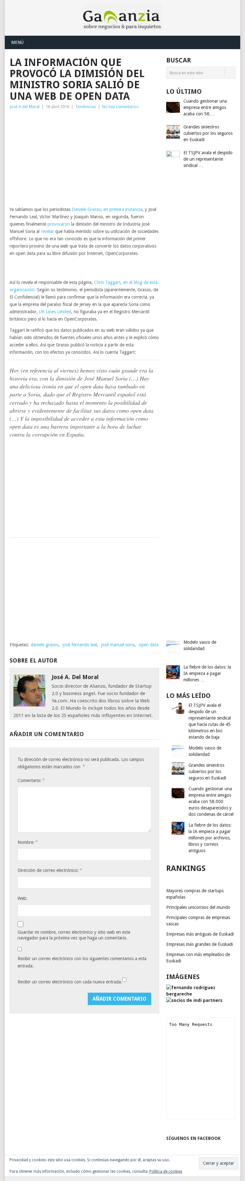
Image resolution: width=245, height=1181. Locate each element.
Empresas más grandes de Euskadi (199, 944)
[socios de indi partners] (194, 1000)
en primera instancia (122, 209)
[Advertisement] (84, 158)
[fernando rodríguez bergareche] (200, 993)
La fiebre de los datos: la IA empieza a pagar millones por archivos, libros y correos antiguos (210, 837)
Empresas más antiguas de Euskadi (200, 934)
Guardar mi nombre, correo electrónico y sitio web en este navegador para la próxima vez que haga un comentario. (74, 935)
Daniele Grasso (86, 209)
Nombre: (27, 842)
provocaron (59, 224)
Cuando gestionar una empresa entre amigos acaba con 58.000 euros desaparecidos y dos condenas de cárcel (211, 801)
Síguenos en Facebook (193, 1138)
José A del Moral (25, 106)
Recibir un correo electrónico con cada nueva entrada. (70, 981)
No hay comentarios (120, 106)
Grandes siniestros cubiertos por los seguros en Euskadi (207, 771)
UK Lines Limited (55, 311)
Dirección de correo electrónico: (50, 870)
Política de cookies (165, 1171)
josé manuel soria (118, 644)
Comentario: (31, 780)
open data (149, 644)
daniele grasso (44, 644)
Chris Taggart (107, 282)
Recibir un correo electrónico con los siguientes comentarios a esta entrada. (82, 962)
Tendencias (85, 106)
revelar (47, 231)
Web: (22, 898)
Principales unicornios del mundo (198, 907)
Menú (17, 42)
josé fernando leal (80, 644)
